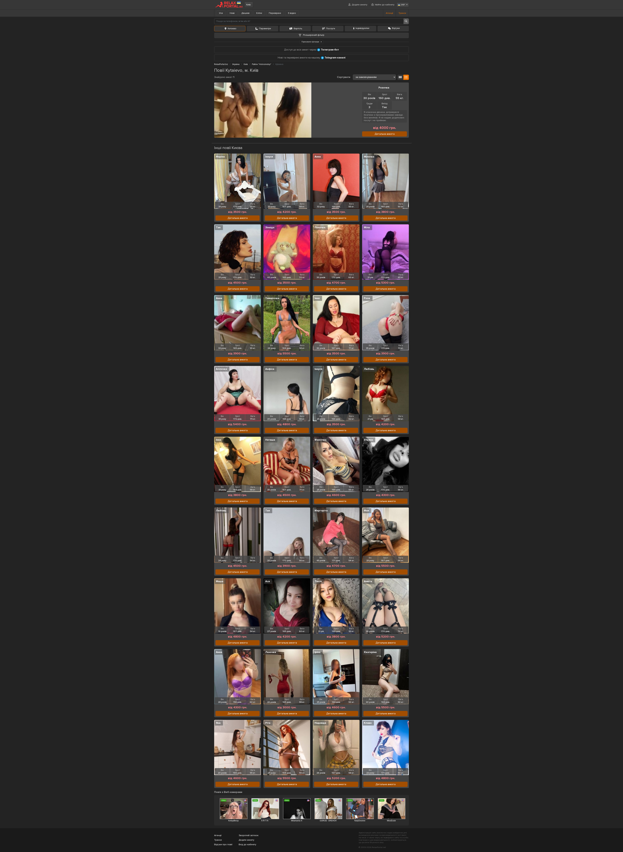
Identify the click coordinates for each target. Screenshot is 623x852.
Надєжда (320, 723)
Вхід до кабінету (247, 844)
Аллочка (221, 369)
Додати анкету (359, 4)
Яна (218, 723)
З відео (292, 13)
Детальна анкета (385, 134)
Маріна (220, 156)
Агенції (389, 13)
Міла (367, 227)
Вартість (298, 28)
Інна (317, 298)
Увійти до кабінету (384, 4)
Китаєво (232, 28)
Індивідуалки (362, 28)
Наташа (270, 439)
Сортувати (343, 77)
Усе (221, 13)
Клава (368, 723)
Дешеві (245, 13)
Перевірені (275, 13)
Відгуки (396, 28)
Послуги (330, 28)
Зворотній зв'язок (248, 835)
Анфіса (269, 369)
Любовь (369, 369)
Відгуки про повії (223, 844)
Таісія (318, 581)
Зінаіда (269, 227)
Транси (402, 13)
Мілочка (369, 156)
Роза (367, 298)
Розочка (384, 87)
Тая (218, 227)
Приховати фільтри (310, 42)
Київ (248, 4)
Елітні (259, 13)
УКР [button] (403, 5)
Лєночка (320, 227)
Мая (366, 510)
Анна (318, 156)
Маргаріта (321, 510)
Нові (232, 13)
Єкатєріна (370, 652)
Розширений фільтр (313, 35)
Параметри (265, 28)
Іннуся (269, 156)
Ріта (267, 723)
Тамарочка (272, 298)
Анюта (368, 581)
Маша (219, 581)
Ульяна (368, 439)
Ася (267, 581)
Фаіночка (320, 439)
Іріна (317, 652)
